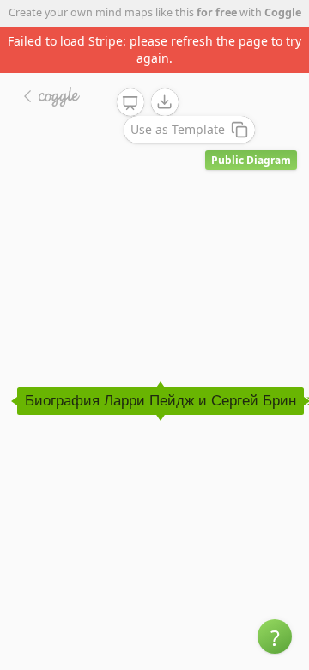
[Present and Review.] (130, 103)
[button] (275, 636)
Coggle (282, 12)
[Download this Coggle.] (165, 102)
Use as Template (177, 129)
